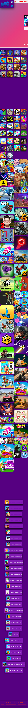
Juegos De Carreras (16, 508)
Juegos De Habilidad (16, 526)
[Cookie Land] (10, 143)
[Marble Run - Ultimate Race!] (17, 128)
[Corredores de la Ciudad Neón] (3, 55)
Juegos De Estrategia (15, 502)
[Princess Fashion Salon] (10, 69)
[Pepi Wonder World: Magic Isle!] (3, 157)
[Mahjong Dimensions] (10, 157)
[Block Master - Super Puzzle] (3, 114)
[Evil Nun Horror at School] (3, 121)
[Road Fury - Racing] (24, 69)
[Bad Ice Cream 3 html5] (17, 114)
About (2, 704)
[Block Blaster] (24, 77)
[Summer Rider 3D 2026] (17, 136)
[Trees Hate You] (3, 136)
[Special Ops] (10, 114)
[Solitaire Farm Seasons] (17, 62)
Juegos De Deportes (16, 520)
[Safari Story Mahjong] (10, 150)
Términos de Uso (22, 704)
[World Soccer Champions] (24, 150)
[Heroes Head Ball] (17, 121)
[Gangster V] (17, 69)
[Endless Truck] (10, 136)
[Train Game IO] (3, 62)
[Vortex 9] (24, 128)
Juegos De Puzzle (16, 532)
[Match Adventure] (24, 55)
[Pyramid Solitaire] (24, 136)
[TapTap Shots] (24, 62)
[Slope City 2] (10, 121)
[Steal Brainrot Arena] (17, 150)
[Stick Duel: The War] (3, 150)
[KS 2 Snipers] (17, 77)
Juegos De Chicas (16, 514)
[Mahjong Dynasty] (17, 143)
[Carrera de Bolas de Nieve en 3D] (3, 143)
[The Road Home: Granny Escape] (24, 143)
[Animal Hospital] (3, 77)
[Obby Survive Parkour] (3, 128)
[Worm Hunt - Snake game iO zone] (24, 114)
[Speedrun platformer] (10, 62)
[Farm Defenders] (10, 77)
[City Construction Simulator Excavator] (3, 69)
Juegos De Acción (16, 538)
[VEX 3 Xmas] (10, 128)
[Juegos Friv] (12, 3)
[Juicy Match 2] (24, 121)
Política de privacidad (11, 704)
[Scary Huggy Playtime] (10, 55)
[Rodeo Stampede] (17, 55)
